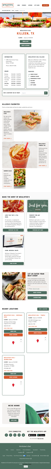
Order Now (13, 331)
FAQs (7, 449)
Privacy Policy (9, 455)
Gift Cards (36, 5)
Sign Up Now (13, 263)
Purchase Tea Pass (13, 230)
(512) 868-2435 (7, 368)
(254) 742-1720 (31, 324)
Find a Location (43, 309)
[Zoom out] (21, 341)
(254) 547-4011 (7, 326)
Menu (18, 5)
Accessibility (34, 455)
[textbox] (36, 438)
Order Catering (37, 292)
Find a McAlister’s (27, 449)
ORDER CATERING (25, 45)
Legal (4, 455)
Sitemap (28, 455)
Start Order (7, 138)
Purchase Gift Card (38, 230)
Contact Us (28, 452)
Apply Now (14, 420)
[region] (13, 344)
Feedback (20, 452)
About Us (18, 449)
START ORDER (45, 5)
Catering (30, 5)
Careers (12, 449)
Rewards (24, 5)
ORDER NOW (25, 41)
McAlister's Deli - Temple (36, 315)
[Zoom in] (21, 339)
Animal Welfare (43, 455)
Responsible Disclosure (25, 458)
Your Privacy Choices (18, 455)
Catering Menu (37, 297)
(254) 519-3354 (36, 288)
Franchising (42, 449)
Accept (25, 466)
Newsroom (35, 449)
